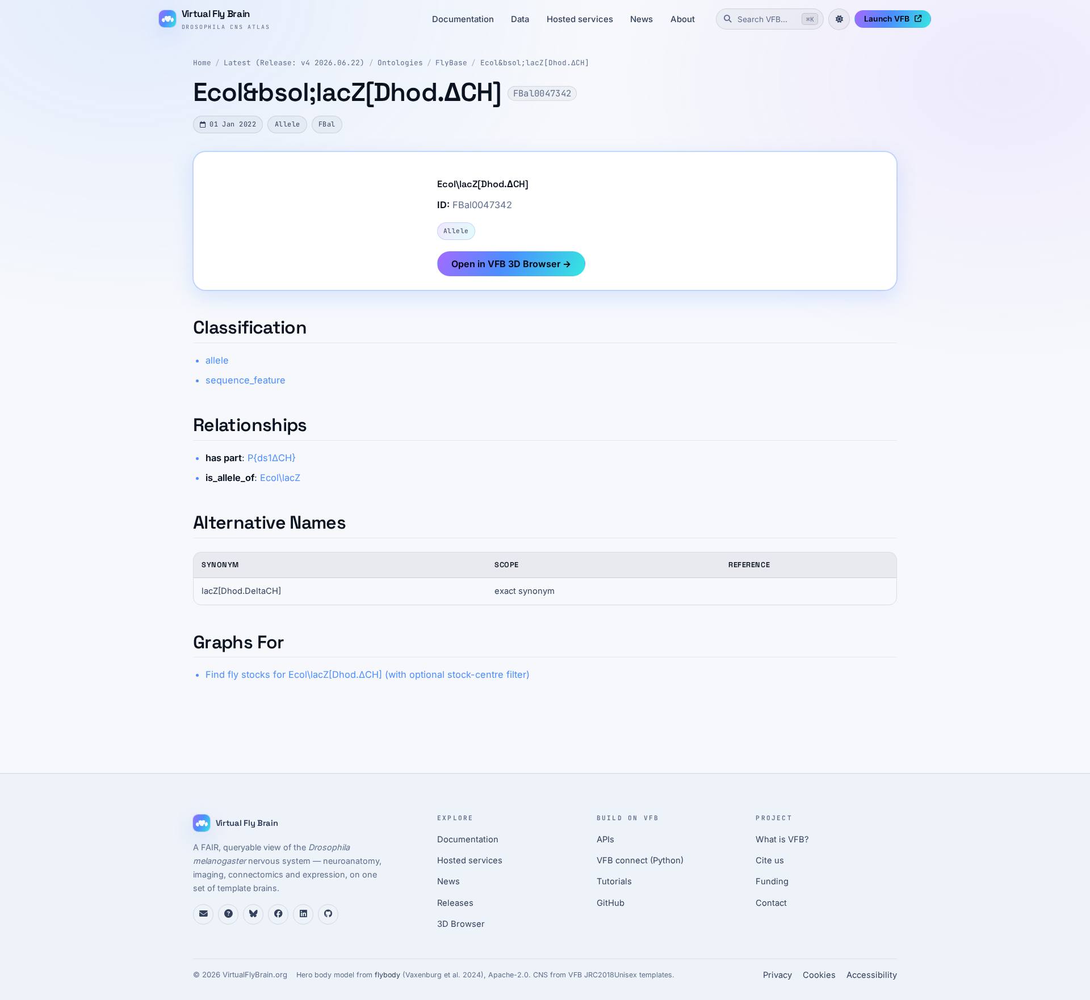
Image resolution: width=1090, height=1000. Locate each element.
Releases (455, 903)
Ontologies (400, 62)
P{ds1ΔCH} (272, 457)
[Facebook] (278, 914)
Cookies (819, 975)
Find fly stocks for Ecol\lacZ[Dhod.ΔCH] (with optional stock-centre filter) (368, 674)
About (682, 19)
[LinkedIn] (303, 914)
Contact (771, 903)
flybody (387, 975)
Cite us (770, 860)
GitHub (610, 903)
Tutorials (614, 881)
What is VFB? (782, 839)
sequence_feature (246, 380)
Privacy (777, 975)
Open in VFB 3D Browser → (511, 263)
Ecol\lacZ (280, 477)
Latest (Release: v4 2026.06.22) (294, 62)
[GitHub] (328, 914)
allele (217, 360)
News (641, 19)
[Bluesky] (253, 914)
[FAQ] (228, 914)
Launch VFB (886, 18)
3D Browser (461, 924)
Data (520, 19)
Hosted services (580, 19)
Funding (772, 881)
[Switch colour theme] (839, 19)
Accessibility (871, 975)
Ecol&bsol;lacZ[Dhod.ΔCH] (534, 62)
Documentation (463, 19)
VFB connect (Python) (640, 860)
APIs (605, 839)
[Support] (203, 914)
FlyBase (451, 62)
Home (202, 62)
